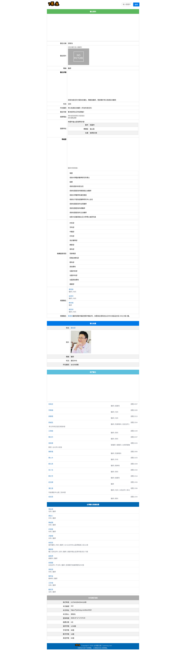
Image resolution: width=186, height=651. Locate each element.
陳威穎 (50, 522)
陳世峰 (71, 303)
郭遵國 (50, 563)
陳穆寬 (50, 451)
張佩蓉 (50, 443)
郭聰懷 (50, 416)
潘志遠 (50, 488)
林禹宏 (50, 404)
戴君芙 (50, 589)
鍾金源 (73, 328)
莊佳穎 (50, 482)
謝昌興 (50, 556)
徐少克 (50, 470)
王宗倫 (50, 583)
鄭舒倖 (71, 309)
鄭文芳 (50, 476)
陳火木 (50, 458)
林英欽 (50, 542)
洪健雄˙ (51, 536)
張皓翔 (50, 569)
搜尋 (136, 4)
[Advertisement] (93, 27)
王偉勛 (50, 431)
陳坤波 (50, 576)
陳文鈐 (50, 437)
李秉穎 (50, 410)
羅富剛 (50, 549)
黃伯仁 (50, 516)
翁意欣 (71, 296)
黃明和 (71, 289)
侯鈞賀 (50, 497)
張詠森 (50, 509)
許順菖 (50, 529)
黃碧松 (70, 316)
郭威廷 (50, 422)
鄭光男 (50, 464)
